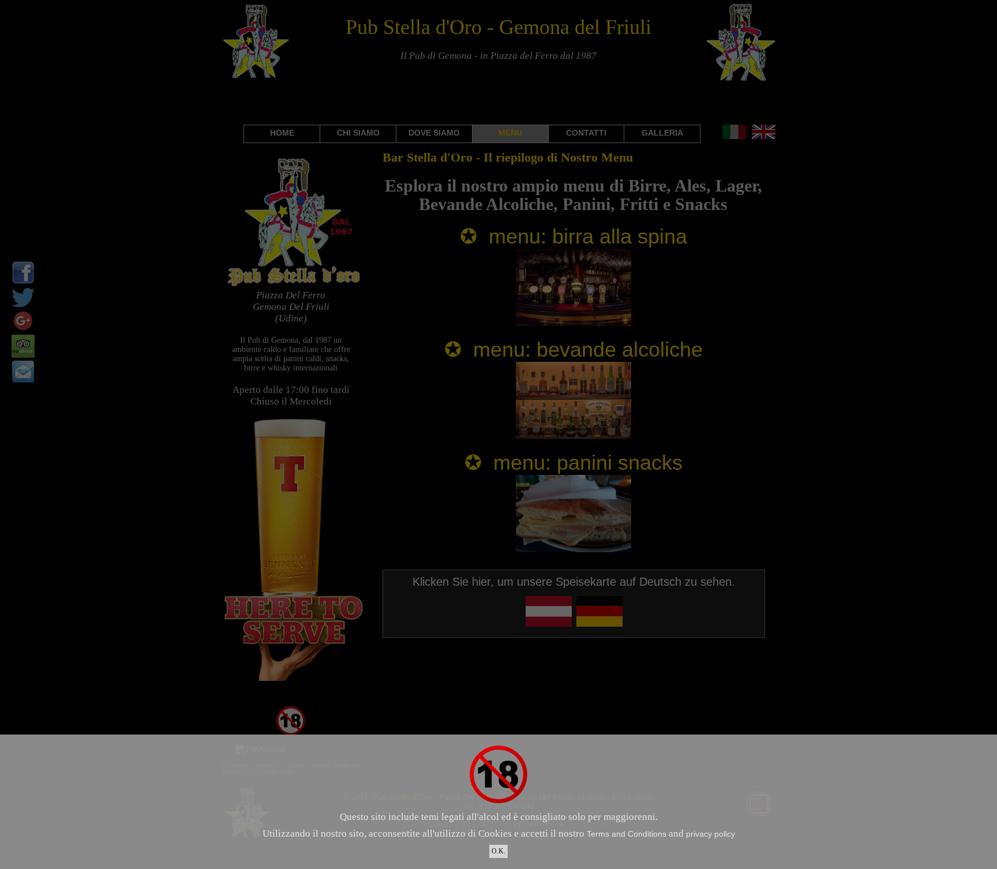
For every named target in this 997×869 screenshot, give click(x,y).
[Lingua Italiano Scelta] (734, 137)
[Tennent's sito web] (293, 678)
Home (282, 132)
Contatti (586, 132)
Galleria (662, 132)
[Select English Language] (763, 137)
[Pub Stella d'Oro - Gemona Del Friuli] (293, 284)
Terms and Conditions (626, 833)
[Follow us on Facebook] (23, 281)
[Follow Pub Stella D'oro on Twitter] (23, 306)
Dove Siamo (434, 132)
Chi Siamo (358, 132)
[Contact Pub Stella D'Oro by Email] (23, 380)
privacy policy (710, 833)
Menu (510, 132)
